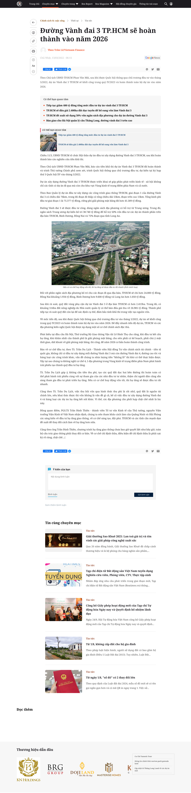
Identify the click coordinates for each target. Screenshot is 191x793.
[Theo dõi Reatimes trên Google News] (152, 58)
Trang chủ (34, 4)
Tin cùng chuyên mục (63, 523)
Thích (62, 69)
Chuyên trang (68, 4)
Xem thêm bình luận (55, 505)
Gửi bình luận (143, 494)
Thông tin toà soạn (148, 4)
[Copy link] (33, 41)
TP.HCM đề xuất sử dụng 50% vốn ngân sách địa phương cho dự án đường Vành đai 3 (96, 115)
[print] (33, 51)
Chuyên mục (48, 4)
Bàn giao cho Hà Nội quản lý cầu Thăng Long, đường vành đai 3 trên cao (89, 120)
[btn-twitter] (152, 69)
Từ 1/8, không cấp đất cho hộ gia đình (111, 644)
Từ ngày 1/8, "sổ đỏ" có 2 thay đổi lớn (110, 677)
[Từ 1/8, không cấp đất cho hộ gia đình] (63, 648)
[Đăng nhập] (171, 5)
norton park (156, 761)
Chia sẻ (48, 69)
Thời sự (75, 20)
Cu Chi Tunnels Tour (143, 756)
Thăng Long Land (151, 768)
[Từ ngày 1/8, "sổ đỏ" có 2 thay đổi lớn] (63, 681)
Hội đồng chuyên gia (126, 4)
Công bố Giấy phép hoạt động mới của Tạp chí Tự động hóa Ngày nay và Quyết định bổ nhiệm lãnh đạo (118, 609)
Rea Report (87, 4)
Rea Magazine (102, 4)
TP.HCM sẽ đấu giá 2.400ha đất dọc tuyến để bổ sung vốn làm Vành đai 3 (88, 110)
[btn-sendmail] (158, 69)
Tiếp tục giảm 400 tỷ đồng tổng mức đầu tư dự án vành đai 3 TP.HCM (87, 105)
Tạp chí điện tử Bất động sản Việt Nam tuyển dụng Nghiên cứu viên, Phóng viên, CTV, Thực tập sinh (119, 573)
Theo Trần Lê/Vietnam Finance (66, 50)
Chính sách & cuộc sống (52, 20)
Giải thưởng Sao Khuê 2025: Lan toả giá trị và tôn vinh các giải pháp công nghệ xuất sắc (118, 538)
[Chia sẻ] (33, 32)
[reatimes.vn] (19, 4)
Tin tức (88, 20)
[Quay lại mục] (33, 22)
